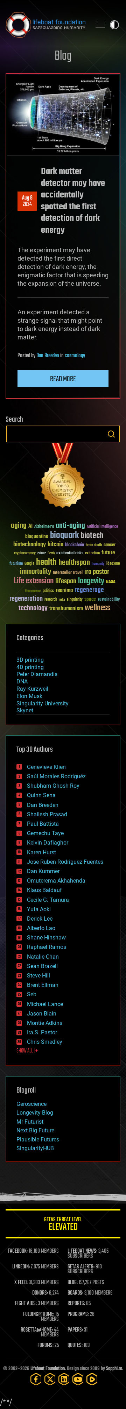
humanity (98, 564)
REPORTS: (76, 1303)
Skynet (24, 710)
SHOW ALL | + (27, 1051)
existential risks (69, 553)
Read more (63, 379)
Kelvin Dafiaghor (47, 842)
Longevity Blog (34, 1112)
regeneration (26, 599)
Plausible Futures (37, 1139)
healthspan (74, 563)
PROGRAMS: (78, 1314)
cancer (109, 545)
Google (29, 564)
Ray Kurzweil (32, 688)
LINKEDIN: (21, 1267)
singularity (75, 600)
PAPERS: (75, 1330)
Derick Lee (39, 918)
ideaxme (113, 564)
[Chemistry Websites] (63, 477)
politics (48, 591)
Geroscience (31, 1104)
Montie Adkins (44, 1023)
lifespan (65, 581)
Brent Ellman (42, 985)
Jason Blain (41, 1013)
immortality (35, 572)
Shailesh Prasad (47, 814)
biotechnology (29, 544)
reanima (64, 590)
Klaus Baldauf (44, 890)
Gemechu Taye (45, 833)
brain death (94, 545)
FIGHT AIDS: (26, 1303)
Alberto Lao (41, 928)
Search (111, 434)
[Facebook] (36, 1379)
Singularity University (42, 703)
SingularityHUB (35, 1148)
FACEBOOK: (18, 1251)
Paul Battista (43, 823)
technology (33, 609)
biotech (92, 535)
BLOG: (73, 1282)
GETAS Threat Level (63, 1225)
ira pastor (96, 572)
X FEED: (21, 1282)
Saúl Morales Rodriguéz (56, 776)
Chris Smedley (44, 1042)
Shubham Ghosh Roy (53, 785)
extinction (92, 553)
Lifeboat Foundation (47, 1369)
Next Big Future (35, 1130)
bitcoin (55, 544)
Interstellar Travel (68, 573)
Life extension (34, 581)
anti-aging (70, 526)
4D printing (30, 667)
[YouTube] (78, 1379)
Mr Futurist (29, 1121)
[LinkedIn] (64, 1379)
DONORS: (40, 1293)
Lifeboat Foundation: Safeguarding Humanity (45, 25)
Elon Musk (29, 696)
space (90, 599)
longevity (91, 581)
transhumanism (66, 608)
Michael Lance (45, 1004)
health (46, 562)
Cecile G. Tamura (48, 900)
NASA (110, 582)
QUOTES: (75, 1345)
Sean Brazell (42, 966)
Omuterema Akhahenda (56, 880)
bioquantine (36, 536)
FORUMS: (45, 1345)
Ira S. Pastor (42, 1032)
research (50, 600)
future (108, 552)
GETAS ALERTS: (81, 1267)
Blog (63, 56)
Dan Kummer (43, 871)
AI (30, 526)
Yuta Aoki (39, 909)
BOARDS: (75, 1293)
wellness (97, 608)
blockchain (74, 545)
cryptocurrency (25, 553)
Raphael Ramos (46, 947)
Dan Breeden (47, 355)
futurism (16, 564)
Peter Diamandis (36, 674)
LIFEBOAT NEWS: (82, 1251)
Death (51, 553)
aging (19, 526)
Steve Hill (38, 975)
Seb (31, 994)
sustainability (109, 600)
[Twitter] (50, 1379)
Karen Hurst (41, 852)
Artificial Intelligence (102, 527)
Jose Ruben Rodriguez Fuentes (65, 862)
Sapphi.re (114, 1369)
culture (41, 553)
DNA (22, 681)
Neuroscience (33, 591)
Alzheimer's (44, 527)
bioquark (64, 536)
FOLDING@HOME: (38, 1314)
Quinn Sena (41, 795)
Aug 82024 (27, 201)
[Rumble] (92, 1379)
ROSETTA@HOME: (37, 1330)
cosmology (75, 355)
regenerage (89, 590)
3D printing (30, 660)
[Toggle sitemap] (100, 24)
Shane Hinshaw (46, 937)
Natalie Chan (43, 956)
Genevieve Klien (46, 767)
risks (62, 600)
